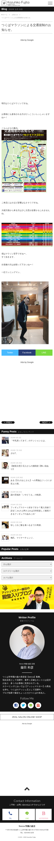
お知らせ (15, 15)
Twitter (10, 353)
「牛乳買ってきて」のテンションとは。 (29, 441)
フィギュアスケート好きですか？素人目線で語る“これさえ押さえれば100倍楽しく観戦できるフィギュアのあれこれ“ (31, 510)
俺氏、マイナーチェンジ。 (23, 538)
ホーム (5, 15)
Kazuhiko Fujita (31, 837)
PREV (9, 422)
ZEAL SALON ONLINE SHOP (27, 717)
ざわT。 (14, 453)
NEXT (45, 422)
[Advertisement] (27, 69)
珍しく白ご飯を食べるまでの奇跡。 (27, 525)
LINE (44, 353)
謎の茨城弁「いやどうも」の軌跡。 (27, 495)
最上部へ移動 (27, 789)
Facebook (26, 353)
